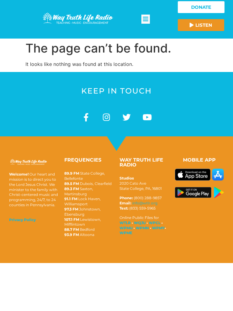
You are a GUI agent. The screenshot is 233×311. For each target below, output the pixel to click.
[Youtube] (147, 117)
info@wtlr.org (144, 203)
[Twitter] (127, 117)
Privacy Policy (22, 219)
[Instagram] (106, 117)
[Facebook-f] (86, 117)
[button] (145, 19)
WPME (126, 233)
